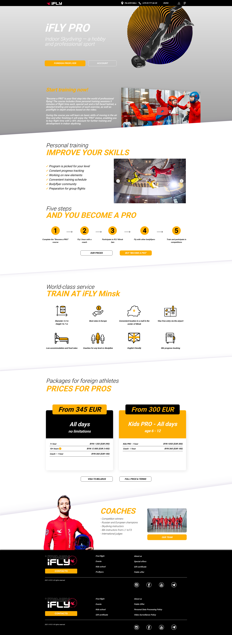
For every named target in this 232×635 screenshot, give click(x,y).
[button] (159, 113)
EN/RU (165, 3)
